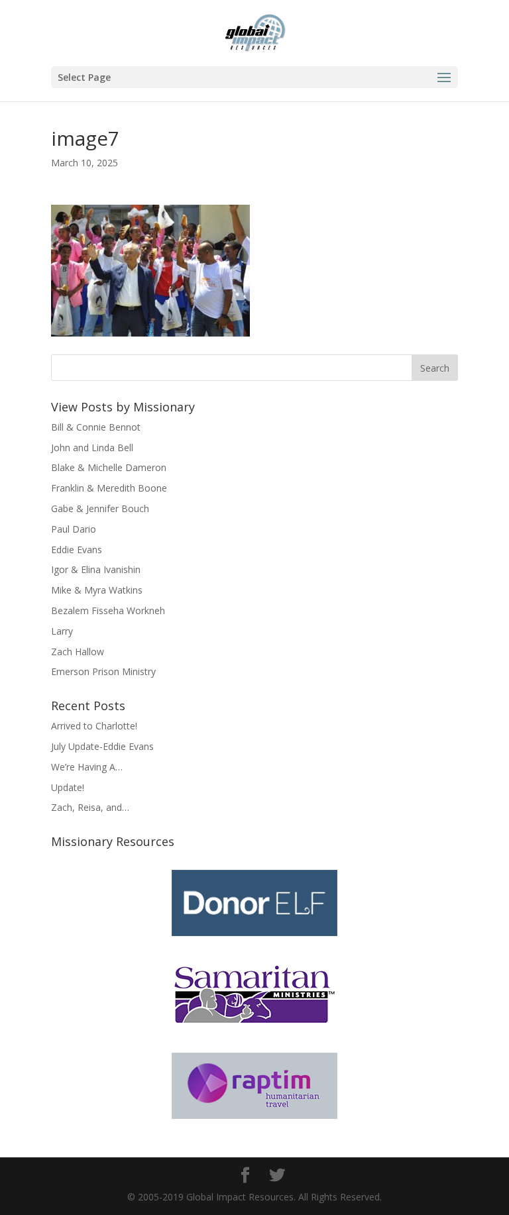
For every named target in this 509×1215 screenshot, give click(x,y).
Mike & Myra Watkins (96, 590)
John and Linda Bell (92, 447)
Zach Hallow (77, 651)
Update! (67, 787)
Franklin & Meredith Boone (109, 488)
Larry (62, 631)
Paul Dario (73, 529)
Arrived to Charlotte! (94, 725)
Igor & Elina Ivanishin (96, 569)
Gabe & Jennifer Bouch (100, 508)
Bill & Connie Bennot (96, 427)
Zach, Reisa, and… (90, 807)
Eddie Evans (76, 549)
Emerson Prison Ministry (103, 671)
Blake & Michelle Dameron (108, 467)
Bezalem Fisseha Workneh (108, 610)
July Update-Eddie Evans (102, 746)
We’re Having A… (87, 767)
